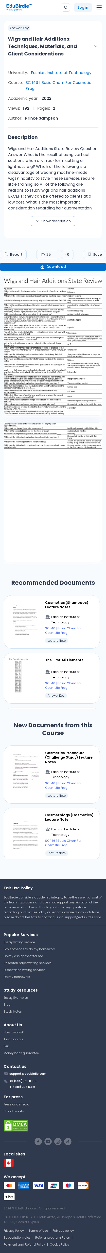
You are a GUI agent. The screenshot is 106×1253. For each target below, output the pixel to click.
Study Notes (13, 1011)
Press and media (16, 1104)
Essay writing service (19, 942)
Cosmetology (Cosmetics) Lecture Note (69, 817)
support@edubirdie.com (82, 917)
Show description (56, 221)
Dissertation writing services (24, 970)
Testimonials (13, 1039)
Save (97, 254)
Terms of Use (38, 1230)
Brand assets (14, 1111)
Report (16, 254)
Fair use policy (63, 1230)
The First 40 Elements (64, 660)
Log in (83, 7)
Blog (7, 1004)
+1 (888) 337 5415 (22, 1087)
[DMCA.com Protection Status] (53, 1126)
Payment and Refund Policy (24, 1244)
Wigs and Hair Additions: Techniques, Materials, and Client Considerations (42, 46)
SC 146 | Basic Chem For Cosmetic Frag (58, 85)
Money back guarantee (21, 1053)
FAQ (6, 1046)
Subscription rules (17, 1237)
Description (23, 137)
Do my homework (17, 977)
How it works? (14, 1032)
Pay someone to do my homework (29, 949)
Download (56, 266)
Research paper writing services (28, 963)
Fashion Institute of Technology (61, 73)
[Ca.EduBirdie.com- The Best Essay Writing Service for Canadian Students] (9, 1165)
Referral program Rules (52, 1237)
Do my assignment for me (23, 956)
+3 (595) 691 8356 (22, 1081)
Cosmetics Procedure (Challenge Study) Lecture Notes (69, 757)
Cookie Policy (60, 1244)
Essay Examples (16, 998)
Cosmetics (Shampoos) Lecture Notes (66, 604)
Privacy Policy (14, 1230)
